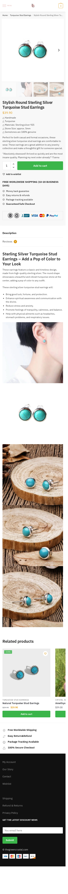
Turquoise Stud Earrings (20, 15)
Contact (6, 776)
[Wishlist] (45, 653)
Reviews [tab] (9, 241)
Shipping (7, 798)
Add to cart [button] (26, 714)
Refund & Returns (12, 805)
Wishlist (6, 783)
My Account (9, 762)
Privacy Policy (10, 812)
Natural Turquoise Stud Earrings (20, 703)
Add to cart (40, 165)
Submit (10, 840)
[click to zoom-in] (33, 50)
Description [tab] (9, 233)
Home (5, 15)
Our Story (7, 769)
